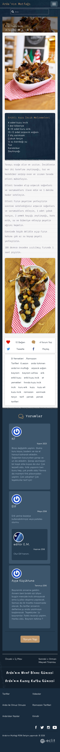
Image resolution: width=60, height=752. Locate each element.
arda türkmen (38, 363)
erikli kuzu (16, 377)
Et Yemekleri (17, 358)
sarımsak (40, 391)
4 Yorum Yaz (46, 342)
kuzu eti (41, 387)
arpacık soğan (38, 368)
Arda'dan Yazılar (11, 716)
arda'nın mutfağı (20, 368)
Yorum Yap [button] (30, 639)
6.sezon (24, 363)
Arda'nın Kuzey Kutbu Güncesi (30, 680)
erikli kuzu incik (31, 377)
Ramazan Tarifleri (41, 704)
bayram (15, 372)
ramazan (28, 391)
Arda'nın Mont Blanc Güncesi (30, 672)
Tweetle (20, 348)
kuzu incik (16, 391)
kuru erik (22, 387)
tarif (22, 396)
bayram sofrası (30, 372)
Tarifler (6, 693)
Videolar (36, 693)
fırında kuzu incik (32, 382)
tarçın (14, 396)
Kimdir (35, 716)
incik (13, 387)
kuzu (32, 387)
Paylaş (45, 348)
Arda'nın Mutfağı (16, 4)
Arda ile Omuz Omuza (14, 704)
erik (42, 372)
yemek (30, 396)
